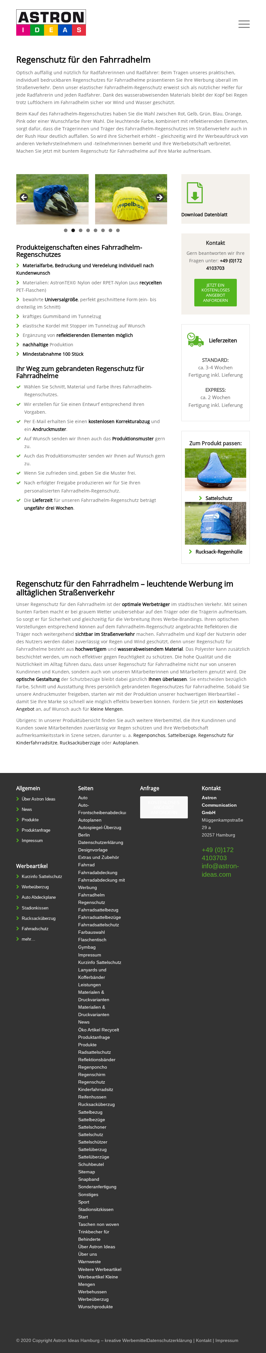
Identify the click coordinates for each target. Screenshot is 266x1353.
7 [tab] (110, 230)
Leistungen (89, 984)
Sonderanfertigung (97, 1186)
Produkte (30, 819)
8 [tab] (118, 230)
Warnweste (89, 1261)
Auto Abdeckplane (39, 897)
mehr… (28, 939)
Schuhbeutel (91, 1164)
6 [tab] (103, 230)
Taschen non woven (98, 1224)
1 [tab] (65, 230)
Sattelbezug (90, 1112)
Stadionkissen (35, 908)
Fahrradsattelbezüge (99, 917)
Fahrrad (86, 864)
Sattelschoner (92, 1127)
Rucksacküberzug (38, 918)
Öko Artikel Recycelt (98, 1029)
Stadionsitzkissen (96, 1209)
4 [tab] (88, 230)
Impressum (32, 840)
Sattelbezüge (182, 735)
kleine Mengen (107, 709)
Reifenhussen (92, 1096)
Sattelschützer (92, 1142)
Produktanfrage (36, 830)
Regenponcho (92, 1067)
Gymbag (87, 947)
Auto (83, 797)
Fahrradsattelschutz (98, 924)
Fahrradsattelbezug (98, 909)
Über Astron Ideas (38, 799)
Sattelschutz (219, 498)
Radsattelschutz (94, 1052)
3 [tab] (80, 230)
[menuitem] (241, 24)
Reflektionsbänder (96, 1059)
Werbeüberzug (35, 886)
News (27, 809)
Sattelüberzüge (93, 1156)
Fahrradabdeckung (97, 872)
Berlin (84, 834)
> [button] (159, 198)
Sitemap (86, 1171)
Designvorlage (93, 849)
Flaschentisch (92, 939)
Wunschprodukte (95, 1306)
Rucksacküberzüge (80, 743)
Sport (83, 1202)
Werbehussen (92, 1291)
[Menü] (241, 24)
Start (83, 1216)
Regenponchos (149, 735)
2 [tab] (73, 230)
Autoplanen (125, 743)
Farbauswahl (91, 932)
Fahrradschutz (35, 928)
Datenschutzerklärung (100, 842)
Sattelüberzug (92, 1149)
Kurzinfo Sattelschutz (42, 876)
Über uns (87, 1254)
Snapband (88, 1179)
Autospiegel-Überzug (99, 827)
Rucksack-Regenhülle (219, 551)
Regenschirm (91, 1074)
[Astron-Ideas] (51, 24)
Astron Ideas (66, 1340)
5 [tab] (95, 230)
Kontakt (204, 1340)
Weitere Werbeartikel (99, 1269)
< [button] (24, 198)
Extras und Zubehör (98, 857)
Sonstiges (88, 1194)
